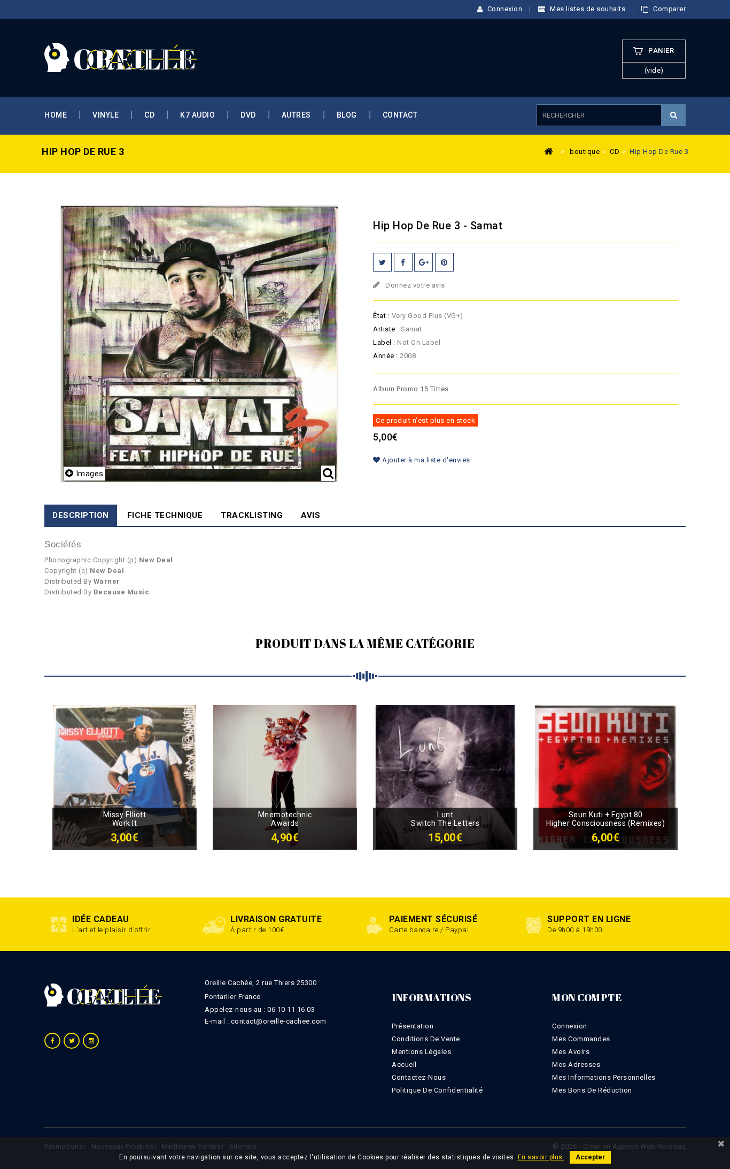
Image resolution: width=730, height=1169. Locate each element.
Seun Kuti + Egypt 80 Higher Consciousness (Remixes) (605, 818)
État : (381, 316)
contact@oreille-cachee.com (279, 1021)
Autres (296, 115)
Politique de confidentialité (437, 1090)
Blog (347, 115)
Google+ (423, 262)
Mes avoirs (570, 1052)
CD (149, 115)
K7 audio (197, 115)
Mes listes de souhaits (586, 9)
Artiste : (386, 329)
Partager (403, 262)
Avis (310, 515)
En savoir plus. (541, 1157)
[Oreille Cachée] (120, 57)
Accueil (404, 1064)
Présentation (412, 1026)
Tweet (382, 262)
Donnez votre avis (414, 285)
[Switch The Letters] (445, 777)
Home (55, 115)
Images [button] (90, 473)
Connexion (503, 9)
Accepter (590, 1157)
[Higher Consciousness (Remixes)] (605, 777)
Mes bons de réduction (592, 1090)
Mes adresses (576, 1064)
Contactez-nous (419, 1077)
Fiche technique (165, 515)
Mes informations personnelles (604, 1077)
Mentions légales (421, 1052)
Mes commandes (581, 1039)
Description (80, 515)
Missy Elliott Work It (124, 818)
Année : (385, 356)
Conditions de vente (426, 1039)
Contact (400, 115)
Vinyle (105, 115)
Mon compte (587, 997)
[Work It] (124, 777)
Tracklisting (252, 515)
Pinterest (444, 262)
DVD (248, 115)
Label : (384, 342)
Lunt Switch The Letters (445, 818)
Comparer (668, 9)
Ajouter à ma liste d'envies (425, 460)
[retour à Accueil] (548, 150)
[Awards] (285, 777)
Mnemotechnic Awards (285, 818)
